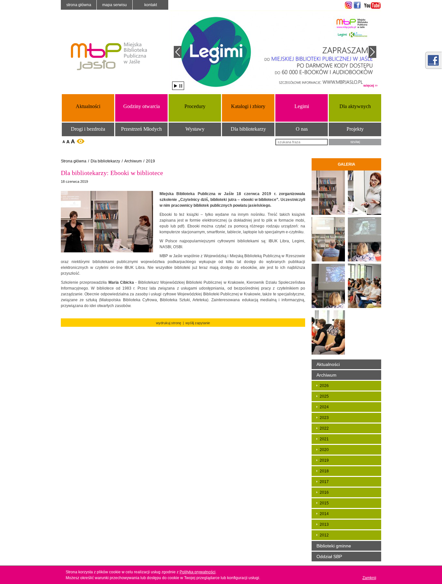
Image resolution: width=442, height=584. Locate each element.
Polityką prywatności (197, 572)
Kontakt (150, 5)
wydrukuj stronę (168, 323)
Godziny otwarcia (141, 106)
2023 (324, 417)
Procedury (194, 106)
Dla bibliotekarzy (248, 129)
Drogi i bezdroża (88, 129)
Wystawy (194, 129)
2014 (324, 514)
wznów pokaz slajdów (175, 86)
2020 (324, 449)
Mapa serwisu (114, 5)
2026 (324, 385)
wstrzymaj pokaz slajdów (180, 86)
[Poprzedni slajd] (178, 52)
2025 (324, 396)
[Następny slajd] (372, 52)
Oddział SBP (329, 556)
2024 (324, 407)
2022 (324, 428)
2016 (324, 492)
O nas (302, 129)
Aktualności (88, 106)
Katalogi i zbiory (248, 106)
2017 (324, 481)
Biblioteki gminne (333, 545)
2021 (324, 439)
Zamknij (369, 578)
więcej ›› (370, 85)
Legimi (301, 106)
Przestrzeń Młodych (141, 129)
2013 (324, 524)
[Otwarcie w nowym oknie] (347, 5)
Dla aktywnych (355, 106)
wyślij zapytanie (197, 323)
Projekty (355, 129)
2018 (324, 471)
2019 (150, 161)
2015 (324, 503)
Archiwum (133, 161)
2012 (324, 535)
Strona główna (78, 5)
